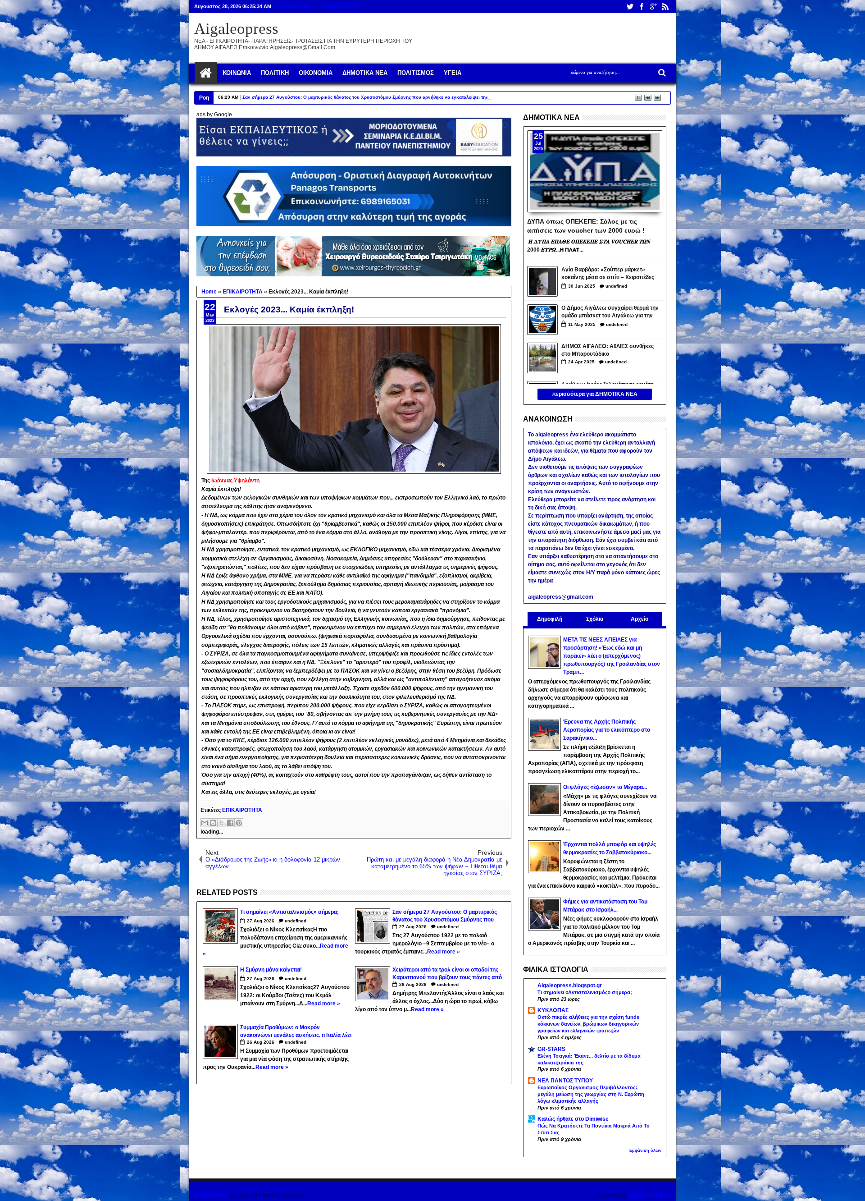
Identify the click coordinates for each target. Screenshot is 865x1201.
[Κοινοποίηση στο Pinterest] (238, 822)
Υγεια (452, 72)
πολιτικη (275, 72)
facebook (641, 6)
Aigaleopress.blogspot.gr (569, 985)
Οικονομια (315, 72)
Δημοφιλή (549, 619)
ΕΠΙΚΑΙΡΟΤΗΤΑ (242, 810)
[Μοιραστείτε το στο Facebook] (230, 822)
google (653, 6)
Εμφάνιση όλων (645, 1150)
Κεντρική (206, 73)
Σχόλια (594, 619)
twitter (630, 6)
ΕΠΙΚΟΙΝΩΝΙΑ (292, 6)
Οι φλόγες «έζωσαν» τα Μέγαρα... (605, 787)
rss (665, 6)
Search (661, 72)
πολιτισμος (415, 72)
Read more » (443, 952)
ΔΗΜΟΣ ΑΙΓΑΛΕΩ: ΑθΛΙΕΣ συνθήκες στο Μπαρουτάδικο (607, 350)
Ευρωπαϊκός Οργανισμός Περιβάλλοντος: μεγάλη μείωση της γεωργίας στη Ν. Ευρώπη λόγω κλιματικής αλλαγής (590, 1094)
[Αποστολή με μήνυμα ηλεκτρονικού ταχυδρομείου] (204, 822)
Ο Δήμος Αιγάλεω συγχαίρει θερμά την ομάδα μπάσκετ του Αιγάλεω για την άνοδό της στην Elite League (610, 313)
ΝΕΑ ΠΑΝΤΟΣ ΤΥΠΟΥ (565, 1080)
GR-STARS (551, 1049)
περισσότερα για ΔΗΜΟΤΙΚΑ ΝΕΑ (594, 394)
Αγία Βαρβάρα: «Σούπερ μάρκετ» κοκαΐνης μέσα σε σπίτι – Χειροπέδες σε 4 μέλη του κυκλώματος (607, 274)
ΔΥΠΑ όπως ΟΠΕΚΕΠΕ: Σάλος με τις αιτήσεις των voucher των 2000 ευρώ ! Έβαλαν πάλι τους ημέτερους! (586, 225)
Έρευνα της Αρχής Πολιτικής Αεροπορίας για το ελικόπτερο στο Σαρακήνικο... (606, 730)
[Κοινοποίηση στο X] (221, 822)
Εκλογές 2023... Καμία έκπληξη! (289, 309)
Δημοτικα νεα (364, 72)
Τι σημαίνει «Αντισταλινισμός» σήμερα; (584, 992)
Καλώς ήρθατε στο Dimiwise (573, 1119)
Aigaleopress (236, 28)
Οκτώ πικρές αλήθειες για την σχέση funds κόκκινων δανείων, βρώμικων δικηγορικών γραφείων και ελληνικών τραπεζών (588, 1023)
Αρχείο (639, 619)
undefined (295, 920)
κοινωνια (237, 72)
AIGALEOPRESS (649, 1195)
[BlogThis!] (213, 822)
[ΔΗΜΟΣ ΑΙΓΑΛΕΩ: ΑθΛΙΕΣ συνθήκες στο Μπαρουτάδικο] (542, 358)
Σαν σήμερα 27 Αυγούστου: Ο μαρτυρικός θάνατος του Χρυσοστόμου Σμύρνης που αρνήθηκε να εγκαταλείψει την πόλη (371, 97)
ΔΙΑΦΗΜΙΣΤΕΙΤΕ (338, 6)
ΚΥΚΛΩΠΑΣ (553, 1010)
